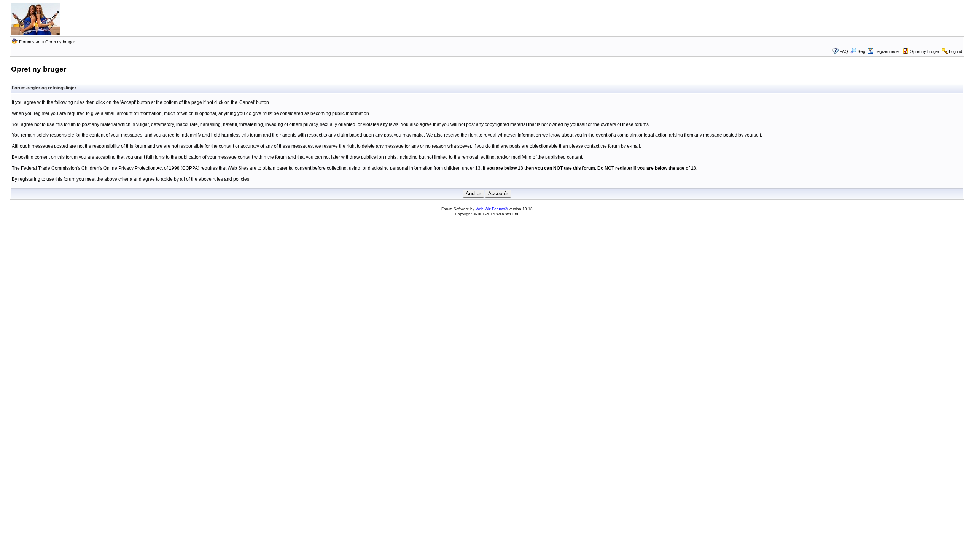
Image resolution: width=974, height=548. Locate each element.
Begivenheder (887, 51)
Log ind (955, 51)
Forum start (30, 42)
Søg (861, 51)
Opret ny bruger (924, 51)
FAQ (844, 51)
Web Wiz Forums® (492, 209)
